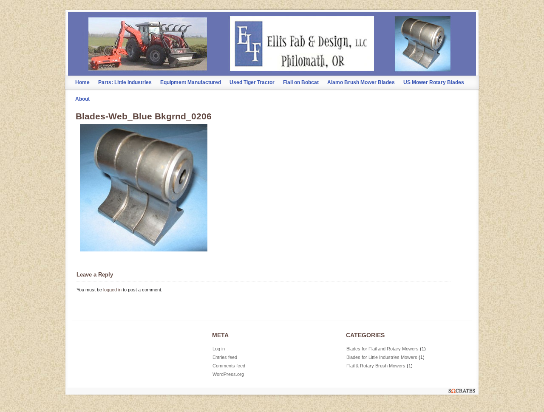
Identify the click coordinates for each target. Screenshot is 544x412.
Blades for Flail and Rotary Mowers (382, 348)
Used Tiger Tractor (252, 82)
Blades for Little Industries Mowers (381, 357)
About (82, 99)
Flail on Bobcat (301, 82)
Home (82, 82)
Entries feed (224, 357)
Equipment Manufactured (190, 82)
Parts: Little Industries (125, 82)
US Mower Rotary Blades (433, 82)
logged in (112, 289)
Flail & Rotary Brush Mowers (375, 365)
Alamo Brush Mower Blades (361, 82)
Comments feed (228, 365)
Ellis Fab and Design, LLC (272, 32)
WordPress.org (228, 374)
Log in (218, 348)
